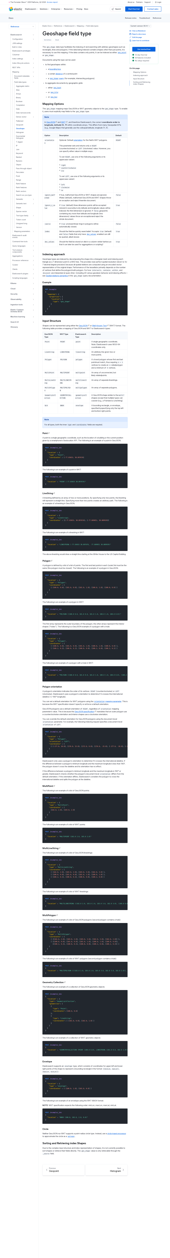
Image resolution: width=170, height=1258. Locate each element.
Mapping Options (53, 103)
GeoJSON (50, 122)
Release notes (130, 18)
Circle (45, 1128)
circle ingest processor (116, 1133)
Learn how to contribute (140, 40)
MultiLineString (50, 848)
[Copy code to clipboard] (124, 289)
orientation (78, 140)
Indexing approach (53, 254)
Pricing (79, 9)
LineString (47, 493)
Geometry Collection (53, 982)
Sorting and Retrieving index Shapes (64, 1143)
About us (131, 2)
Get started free (143, 49)
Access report (52, 2)
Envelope (47, 1061)
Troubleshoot (144, 18)
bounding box (55, 69)
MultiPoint (47, 785)
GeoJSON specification (84, 711)
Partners (139, 2)
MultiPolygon (49, 915)
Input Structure (51, 320)
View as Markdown (139, 31)
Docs (86, 9)
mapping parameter (107, 701)
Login (159, 2)
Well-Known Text (99, 325)
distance (59, 74)
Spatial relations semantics (57, 276)
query (57, 78)
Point (45, 433)
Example (46, 282)
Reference (157, 18)
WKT (63, 122)
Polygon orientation (52, 686)
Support (147, 2)
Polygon (46, 560)
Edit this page (137, 37)
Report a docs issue (139, 34)
